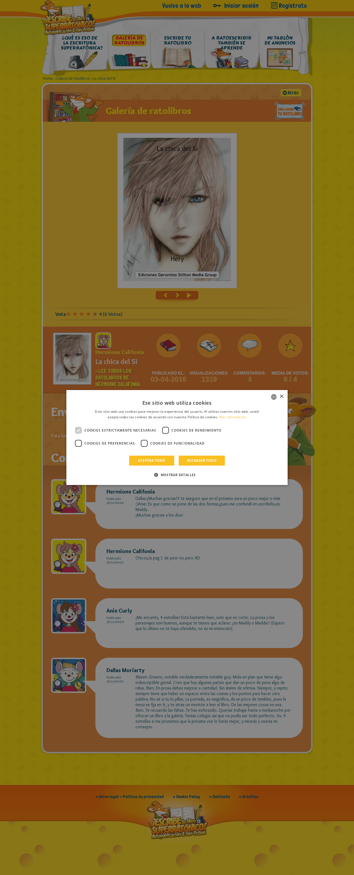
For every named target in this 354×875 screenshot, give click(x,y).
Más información (232, 417)
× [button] (281, 396)
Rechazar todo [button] (202, 460)
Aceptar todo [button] (151, 460)
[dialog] (177, 437)
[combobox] (274, 397)
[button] (177, 474)
